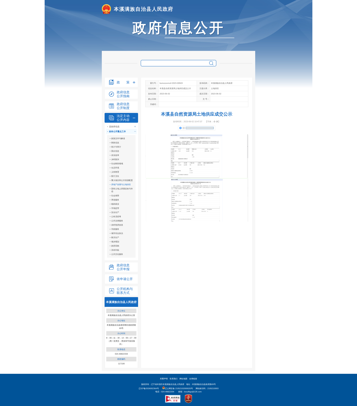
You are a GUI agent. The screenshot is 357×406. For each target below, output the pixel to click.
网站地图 (183, 379)
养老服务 (115, 200)
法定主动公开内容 (123, 118)
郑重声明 (164, 379)
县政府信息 (114, 126)
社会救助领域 (117, 163)
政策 (123, 82)
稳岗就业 (115, 204)
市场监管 (115, 208)
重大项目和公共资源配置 (122, 180)
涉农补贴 (115, 250)
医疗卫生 (115, 176)
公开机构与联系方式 (125, 291)
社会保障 (115, 195)
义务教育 (115, 172)
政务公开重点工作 (117, 131)
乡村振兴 (115, 159)
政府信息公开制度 (123, 106)
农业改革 (115, 155)
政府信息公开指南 (123, 94)
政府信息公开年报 (123, 267)
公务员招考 (116, 216)
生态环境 (115, 168)
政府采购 (115, 246)
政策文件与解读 (118, 138)
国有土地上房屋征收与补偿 (122, 190)
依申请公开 (125, 279)
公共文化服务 (117, 254)
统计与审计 (116, 147)
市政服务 (115, 229)
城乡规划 (115, 242)
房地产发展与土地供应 (121, 184)
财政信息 (115, 143)
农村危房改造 (117, 225)
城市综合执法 (117, 233)
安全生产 (115, 212)
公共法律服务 (117, 221)
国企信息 (115, 151)
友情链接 (193, 379)
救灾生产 (115, 237)
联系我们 (174, 379)
